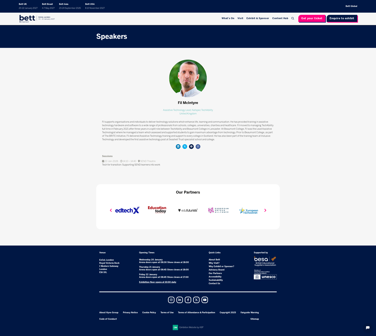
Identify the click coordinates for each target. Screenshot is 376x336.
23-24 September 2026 (70, 8)
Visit (240, 18)
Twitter (196, 300)
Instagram (171, 300)
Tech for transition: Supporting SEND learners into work (131, 164)
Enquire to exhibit (342, 18)
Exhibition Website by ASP (191, 327)
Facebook (188, 300)
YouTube (204, 300)
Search (293, 18)
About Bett (214, 259)
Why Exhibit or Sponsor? (221, 266)
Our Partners (215, 273)
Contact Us (214, 283)
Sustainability (216, 280)
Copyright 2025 (228, 312)
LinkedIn (179, 300)
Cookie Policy (149, 312)
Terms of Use (167, 312)
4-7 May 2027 (48, 8)
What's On (228, 18)
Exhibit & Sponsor (257, 18)
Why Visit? (214, 263)
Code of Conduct (108, 319)
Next (265, 210)
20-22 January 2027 (28, 8)
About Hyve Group (108, 312)
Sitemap (254, 319)
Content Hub (280, 18)
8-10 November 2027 (95, 8)
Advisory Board (216, 270)
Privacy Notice (130, 312)
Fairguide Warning (250, 312)
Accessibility (215, 276)
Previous (110, 210)
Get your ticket (311, 18)
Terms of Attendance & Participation (196, 312)
